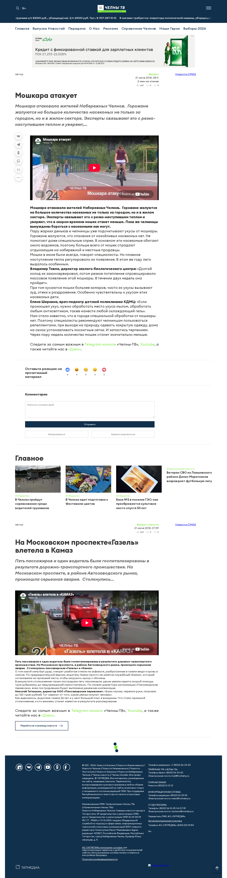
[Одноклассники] (18, 152)
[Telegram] (18, 144)
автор (19, 74)
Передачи (77, 28)
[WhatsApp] (18, 161)
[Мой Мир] (18, 169)
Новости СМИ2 (185, 74)
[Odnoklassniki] (57, 767)
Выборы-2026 (194, 28)
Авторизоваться (56, 434)
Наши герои (169, 28)
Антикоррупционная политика (165, 821)
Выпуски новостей (49, 28)
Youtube (147, 344)
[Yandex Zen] (19, 767)
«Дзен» (74, 349)
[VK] (28, 767)
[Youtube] (47, 767)
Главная (22, 28)
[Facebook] (66, 767)
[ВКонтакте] (18, 136)
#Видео (153, 74)
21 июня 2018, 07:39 (146, 528)
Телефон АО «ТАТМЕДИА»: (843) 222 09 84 (171, 825)
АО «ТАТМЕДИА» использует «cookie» (102, 847)
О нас (94, 28)
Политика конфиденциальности (100, 859)
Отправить (90, 424)
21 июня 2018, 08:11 (147, 77)
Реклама (110, 28)
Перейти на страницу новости (38, 725)
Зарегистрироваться (123, 434)
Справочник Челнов (138, 28)
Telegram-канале (100, 344)
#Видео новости (148, 524)
